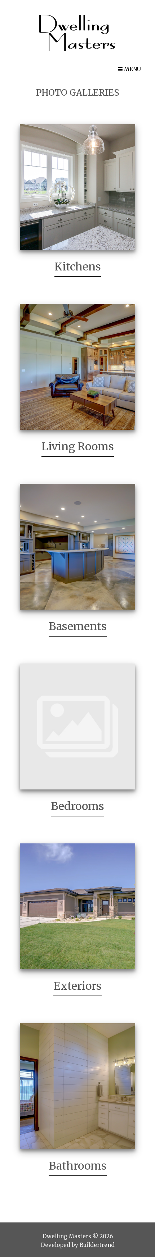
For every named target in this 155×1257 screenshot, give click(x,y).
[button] (129, 69)
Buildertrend (97, 1245)
